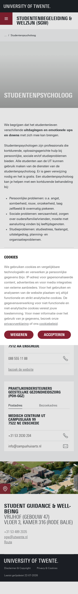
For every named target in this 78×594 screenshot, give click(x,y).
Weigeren (18, 334)
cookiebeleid (48, 324)
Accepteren (54, 334)
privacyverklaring (16, 324)
